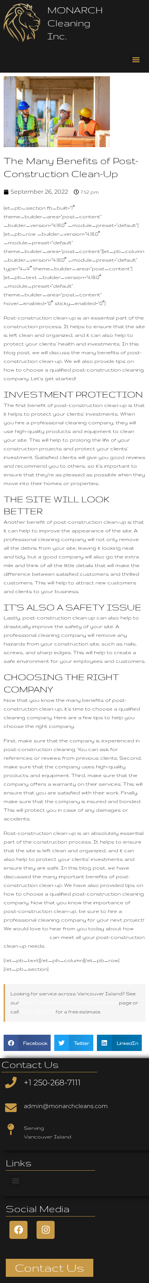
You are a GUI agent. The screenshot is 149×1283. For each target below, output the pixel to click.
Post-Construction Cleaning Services (69, 1002)
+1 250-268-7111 (52, 1082)
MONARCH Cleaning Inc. (75, 23)
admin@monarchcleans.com (66, 1106)
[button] (136, 59)
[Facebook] (18, 1230)
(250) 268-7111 (37, 1011)
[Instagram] (46, 1230)
